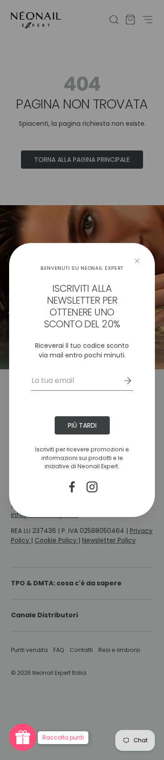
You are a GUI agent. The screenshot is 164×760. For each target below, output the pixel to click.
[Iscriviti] (121, 380)
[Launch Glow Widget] (22, 737)
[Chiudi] (137, 260)
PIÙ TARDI (82, 425)
